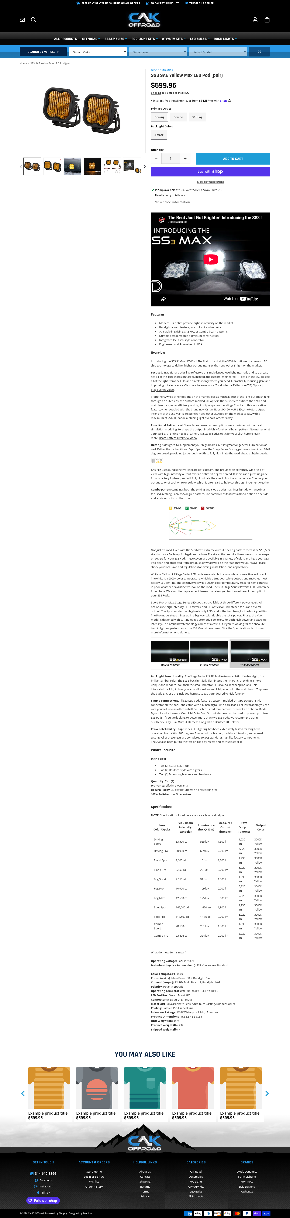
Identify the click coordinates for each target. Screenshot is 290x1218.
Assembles (196, 1177)
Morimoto (247, 1181)
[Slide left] (20, 166)
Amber (159, 135)
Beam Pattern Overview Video (178, 438)
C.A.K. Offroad (36, 1213)
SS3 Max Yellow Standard (212, 965)
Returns (145, 1186)
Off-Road (196, 1171)
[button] (33, 19)
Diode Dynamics (247, 1171)
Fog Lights (196, 1181)
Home (23, 63)
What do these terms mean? (169, 952)
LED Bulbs (196, 1191)
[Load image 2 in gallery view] (52, 166)
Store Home (94, 1171)
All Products (196, 1196)
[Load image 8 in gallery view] (132, 166)
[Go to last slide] (23, 1093)
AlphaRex (247, 1191)
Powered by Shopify (56, 1213)
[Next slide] (267, 1093)
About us (145, 1171)
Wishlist (94, 1181)
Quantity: (157, 150)
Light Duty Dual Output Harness (207, 713)
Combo (178, 117)
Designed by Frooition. (81, 1213)
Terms (145, 1191)
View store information (172, 202)
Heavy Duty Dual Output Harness (177, 722)
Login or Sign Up (94, 1177)
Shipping (156, 92)
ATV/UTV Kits (196, 1186)
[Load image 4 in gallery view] (92, 166)
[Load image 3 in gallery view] (72, 166)
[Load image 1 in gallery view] (32, 166)
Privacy (145, 1196)
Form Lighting (247, 1177)
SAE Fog (197, 117)
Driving (159, 117)
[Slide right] (144, 166)
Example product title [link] (48, 1113)
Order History (94, 1186)
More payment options (210, 181)
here (162, 591)
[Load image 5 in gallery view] (112, 166)
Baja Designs (247, 1186)
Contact (145, 1177)
